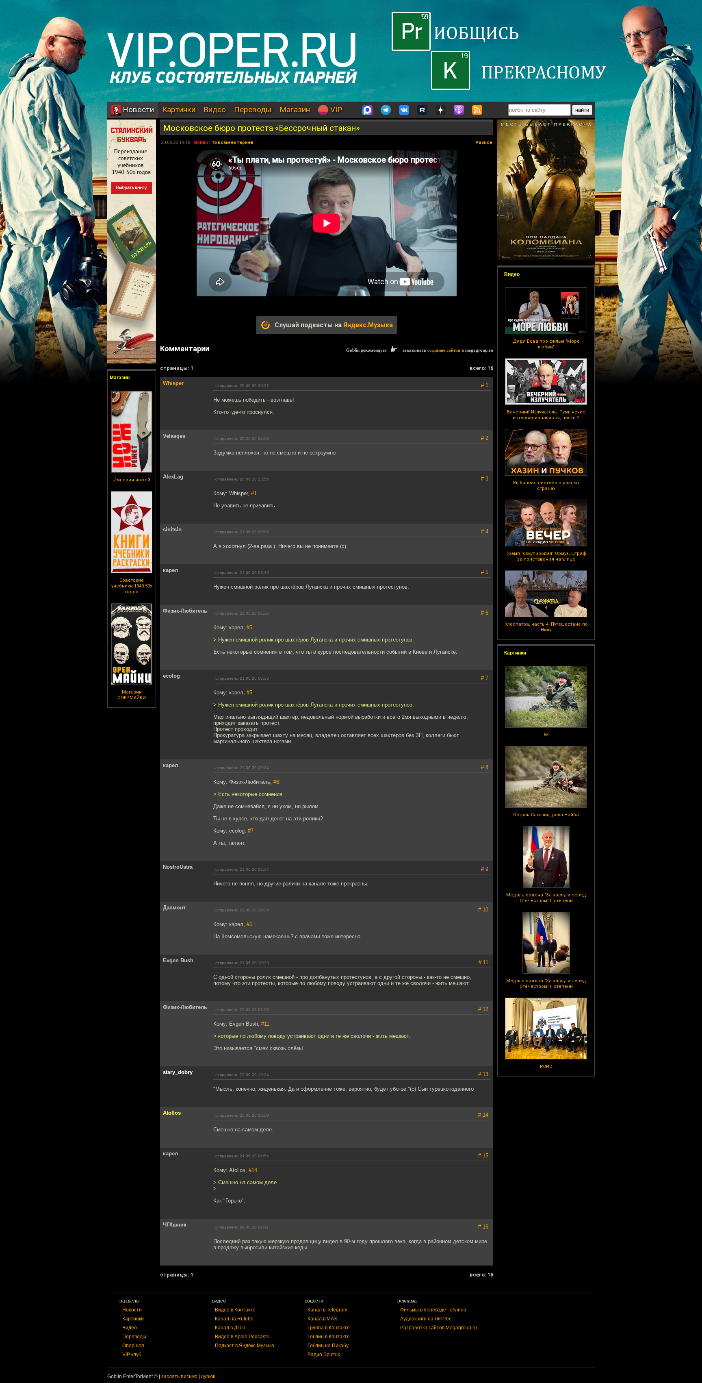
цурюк (208, 1376)
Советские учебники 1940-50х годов (131, 586)
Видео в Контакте (235, 1310)
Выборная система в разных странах (546, 485)
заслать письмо (179, 1376)
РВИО (546, 1066)
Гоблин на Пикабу (328, 1345)
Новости (137, 109)
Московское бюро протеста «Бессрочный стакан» (261, 128)
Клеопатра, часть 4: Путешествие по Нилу (546, 627)
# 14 (483, 1115)
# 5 (484, 572)
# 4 (484, 531)
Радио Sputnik (324, 1354)
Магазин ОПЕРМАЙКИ (131, 694)
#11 (265, 1024)
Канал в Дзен (230, 1328)
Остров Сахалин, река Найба (546, 815)
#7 (251, 831)
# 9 (484, 869)
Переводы (252, 109)
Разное (483, 142)
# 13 (483, 1074)
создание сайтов (443, 350)
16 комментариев (233, 142)
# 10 (483, 910)
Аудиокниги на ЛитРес (425, 1319)
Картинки (178, 109)
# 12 (483, 1009)
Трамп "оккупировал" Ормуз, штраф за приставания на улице (546, 556)
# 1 (484, 385)
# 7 (484, 678)
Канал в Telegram (327, 1310)
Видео (215, 109)
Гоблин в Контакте (329, 1337)
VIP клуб (131, 1354)
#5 (249, 627)
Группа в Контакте (329, 1328)
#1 (254, 493)
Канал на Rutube (234, 1319)
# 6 (484, 613)
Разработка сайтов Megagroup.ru (438, 1328)
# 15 (483, 1155)
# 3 (484, 479)
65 (546, 734)
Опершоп (133, 1345)
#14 (253, 1170)
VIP (335, 109)
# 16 (483, 1227)
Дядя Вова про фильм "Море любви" (546, 344)
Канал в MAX (322, 1319)
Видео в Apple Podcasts (242, 1337)
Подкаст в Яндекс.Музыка (244, 1345)
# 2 (484, 438)
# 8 (484, 767)
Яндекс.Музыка (368, 325)
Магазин (295, 109)
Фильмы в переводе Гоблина (433, 1310)
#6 (276, 782)
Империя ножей (131, 480)
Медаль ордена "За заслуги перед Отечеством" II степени (546, 897)
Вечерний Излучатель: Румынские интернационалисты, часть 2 (546, 414)
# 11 (483, 962)
